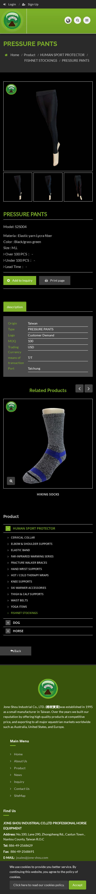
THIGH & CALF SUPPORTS (27, 594)
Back (17, 651)
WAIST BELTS (19, 600)
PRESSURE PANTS (75, 60)
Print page (57, 280)
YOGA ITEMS (18, 607)
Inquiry (18, 782)
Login (12, 4)
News (17, 775)
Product (30, 55)
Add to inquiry (22, 280)
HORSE (18, 631)
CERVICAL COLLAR (22, 537)
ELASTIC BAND (20, 550)
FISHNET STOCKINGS (41, 60)
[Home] (13, 21)
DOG (16, 622)
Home (15, 55)
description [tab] (15, 307)
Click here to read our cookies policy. (38, 885)
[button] (68, 20)
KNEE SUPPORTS (21, 581)
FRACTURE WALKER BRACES (28, 563)
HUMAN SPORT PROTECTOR (62, 55)
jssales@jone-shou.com (31, 857)
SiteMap (19, 796)
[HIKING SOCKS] (48, 443)
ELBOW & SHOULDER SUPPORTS (31, 544)
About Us (20, 761)
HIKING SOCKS (48, 494)
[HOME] (48, 688)
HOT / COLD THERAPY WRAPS (29, 575)
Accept (77, 885)
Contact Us (21, 789)
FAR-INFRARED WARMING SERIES (32, 556)
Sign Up (32, 4)
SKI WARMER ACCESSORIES (28, 588)
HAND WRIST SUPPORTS (26, 569)
